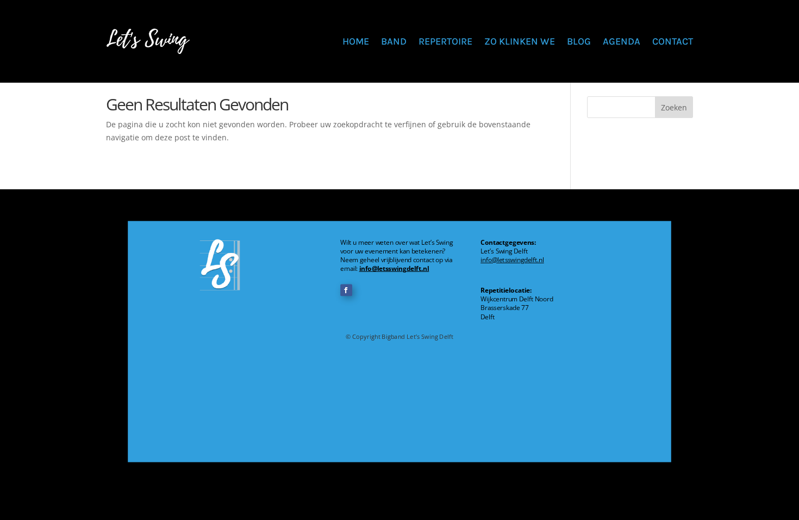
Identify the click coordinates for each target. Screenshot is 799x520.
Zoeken (674, 107)
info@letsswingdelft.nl (394, 268)
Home (355, 41)
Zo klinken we (519, 41)
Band (394, 41)
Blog (579, 41)
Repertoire (445, 41)
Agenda (621, 41)
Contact (672, 41)
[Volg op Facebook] (346, 290)
